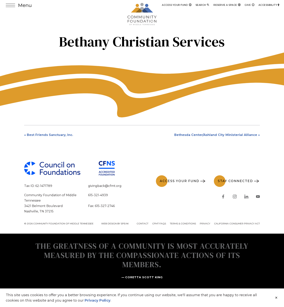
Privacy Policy (98, 300)
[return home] (142, 5)
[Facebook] (223, 197)
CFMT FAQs (159, 223)
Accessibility (269, 4)
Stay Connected (235, 181)
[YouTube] (258, 197)
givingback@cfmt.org (105, 186)
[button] (19, 5)
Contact (142, 223)
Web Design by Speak (115, 223)
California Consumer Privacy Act (237, 223)
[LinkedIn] (246, 197)
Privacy (205, 223)
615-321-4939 (98, 195)
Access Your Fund (177, 4)
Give (250, 4)
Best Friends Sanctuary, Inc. (50, 135)
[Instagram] (235, 197)
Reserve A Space (227, 4)
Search (203, 4)
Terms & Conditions (183, 223)
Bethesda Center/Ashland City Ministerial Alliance (215, 135)
